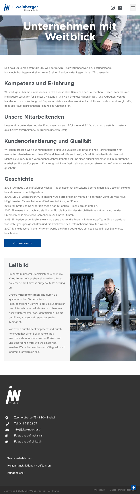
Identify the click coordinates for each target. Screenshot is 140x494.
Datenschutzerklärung (122, 489)
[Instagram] (113, 8)
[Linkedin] (120, 8)
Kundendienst (16, 472)
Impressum (99, 489)
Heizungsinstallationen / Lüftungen (29, 465)
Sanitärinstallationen (19, 458)
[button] (133, 7)
